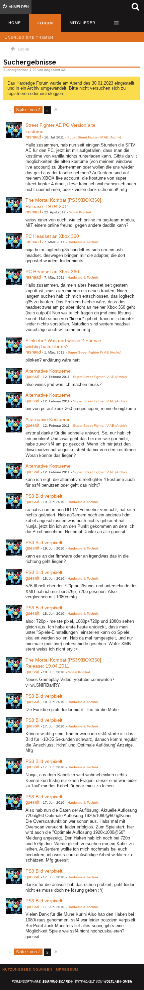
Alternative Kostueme (48, 371)
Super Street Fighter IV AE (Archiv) (94, 137)
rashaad (33, 136)
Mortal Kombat (80, 212)
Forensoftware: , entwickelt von (72, 981)
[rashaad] (14, 130)
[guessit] (14, 376)
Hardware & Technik (83, 242)
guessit (32, 376)
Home (14, 23)
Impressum (66, 969)
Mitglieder (82, 23)
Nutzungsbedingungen (27, 969)
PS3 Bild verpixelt (43, 496)
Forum (45, 23)
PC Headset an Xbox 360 (52, 236)
